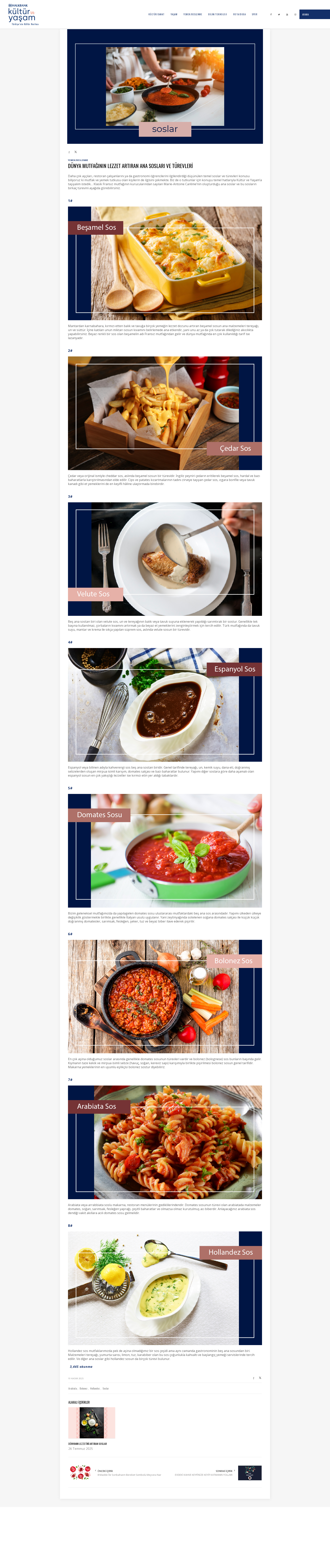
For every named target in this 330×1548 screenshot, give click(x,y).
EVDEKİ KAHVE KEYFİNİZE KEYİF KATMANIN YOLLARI (203, 1474)
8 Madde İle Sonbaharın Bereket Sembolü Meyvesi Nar (129, 1474)
